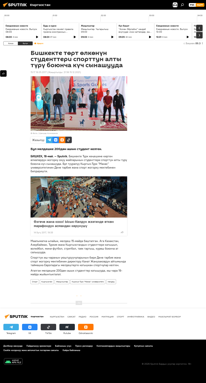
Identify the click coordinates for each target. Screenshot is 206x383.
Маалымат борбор (169, 316)
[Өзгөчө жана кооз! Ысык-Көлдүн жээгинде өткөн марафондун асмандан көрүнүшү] (79, 197)
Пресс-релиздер (84, 345)
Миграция (108, 316)
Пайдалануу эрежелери (38, 345)
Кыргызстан (46, 281)
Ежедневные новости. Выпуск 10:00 (172, 30)
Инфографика (135, 316)
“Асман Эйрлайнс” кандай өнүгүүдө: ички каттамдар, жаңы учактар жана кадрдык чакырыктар (135, 33)
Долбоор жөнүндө (13, 345)
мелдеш (111, 281)
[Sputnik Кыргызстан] (16, 7)
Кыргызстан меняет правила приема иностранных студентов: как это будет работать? (58, 33)
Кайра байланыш (71, 350)
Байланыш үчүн (63, 345)
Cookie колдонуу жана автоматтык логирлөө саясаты (31, 350)
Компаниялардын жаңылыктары (113, 345)
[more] (122, 232)
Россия (94, 316)
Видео (151, 316)
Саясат (71, 316)
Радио (82, 316)
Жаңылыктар (62, 281)
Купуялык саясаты (143, 345)
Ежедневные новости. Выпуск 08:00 (21, 30)
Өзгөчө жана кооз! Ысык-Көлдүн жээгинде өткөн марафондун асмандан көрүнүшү (74, 223)
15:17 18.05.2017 (39, 72)
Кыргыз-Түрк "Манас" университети (88, 281)
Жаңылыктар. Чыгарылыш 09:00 (94, 30)
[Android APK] (13, 361)
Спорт (34, 281)
